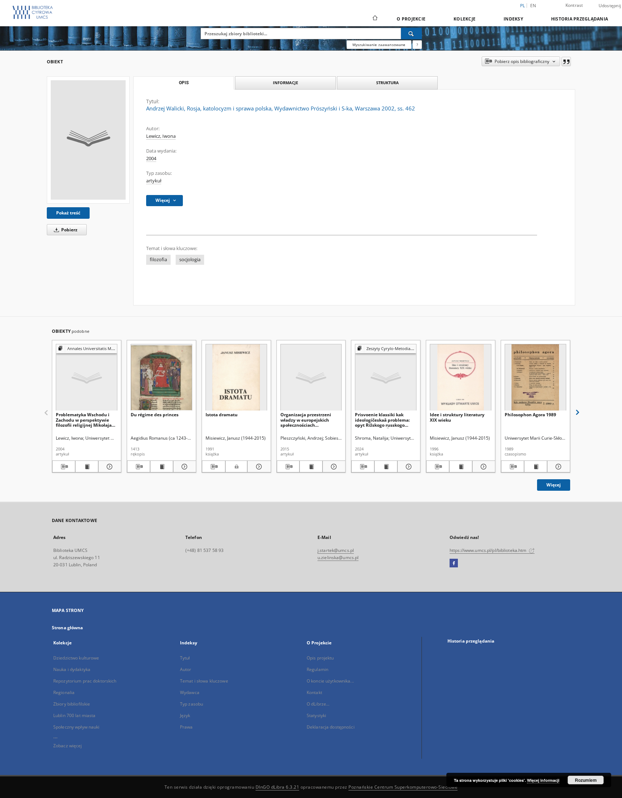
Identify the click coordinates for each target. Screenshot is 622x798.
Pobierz (68, 230)
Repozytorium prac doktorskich (84, 681)
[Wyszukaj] (411, 33)
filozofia (158, 260)
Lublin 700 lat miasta (74, 715)
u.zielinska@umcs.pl (338, 557)
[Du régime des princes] (161, 377)
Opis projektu (320, 658)
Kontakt (314, 692)
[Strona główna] (374, 19)
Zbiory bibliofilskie (71, 704)
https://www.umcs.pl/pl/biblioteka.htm (489, 550)
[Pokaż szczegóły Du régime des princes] (183, 466)
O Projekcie (411, 19)
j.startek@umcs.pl (335, 550)
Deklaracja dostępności (331, 727)
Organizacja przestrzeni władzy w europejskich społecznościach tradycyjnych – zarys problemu (305, 420)
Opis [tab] (184, 82)
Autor (185, 669)
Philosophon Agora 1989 (530, 415)
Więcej (553, 485)
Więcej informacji (543, 780)
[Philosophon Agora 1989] (535, 377)
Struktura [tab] (387, 82)
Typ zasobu (191, 704)
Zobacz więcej (67, 746)
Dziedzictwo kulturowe (76, 658)
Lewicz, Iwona (161, 136)
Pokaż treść (68, 213)
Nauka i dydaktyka (71, 669)
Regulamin (317, 669)
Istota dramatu (222, 415)
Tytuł (185, 658)
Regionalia (64, 692)
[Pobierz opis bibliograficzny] (64, 466)
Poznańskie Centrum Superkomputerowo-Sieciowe (403, 787)
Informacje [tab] (285, 82)
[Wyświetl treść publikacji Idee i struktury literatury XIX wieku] (461, 466)
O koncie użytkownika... (330, 681)
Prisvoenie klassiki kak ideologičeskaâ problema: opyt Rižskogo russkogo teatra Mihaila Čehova (382, 420)
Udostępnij (610, 6)
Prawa (186, 727)
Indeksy (513, 19)
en (533, 5)
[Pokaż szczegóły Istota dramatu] (258, 466)
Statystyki (316, 715)
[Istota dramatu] (236, 377)
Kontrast (574, 5)
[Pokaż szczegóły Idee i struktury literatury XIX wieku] (483, 466)
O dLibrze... (318, 704)
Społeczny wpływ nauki (76, 727)
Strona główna (67, 628)
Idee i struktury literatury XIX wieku (457, 417)
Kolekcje (464, 19)
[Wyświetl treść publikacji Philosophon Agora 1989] (535, 466)
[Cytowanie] (566, 61)
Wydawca (189, 692)
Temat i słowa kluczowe (204, 681)
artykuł (153, 181)
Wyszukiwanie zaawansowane (379, 44)
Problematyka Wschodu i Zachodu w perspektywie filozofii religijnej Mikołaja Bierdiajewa (84, 420)
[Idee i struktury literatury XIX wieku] (460, 377)
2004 (151, 158)
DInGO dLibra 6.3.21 (277, 787)
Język (185, 715)
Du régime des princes (155, 415)
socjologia (189, 260)
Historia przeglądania (579, 19)
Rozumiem (586, 780)
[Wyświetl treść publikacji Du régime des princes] (161, 466)
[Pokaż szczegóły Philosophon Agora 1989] (557, 466)
